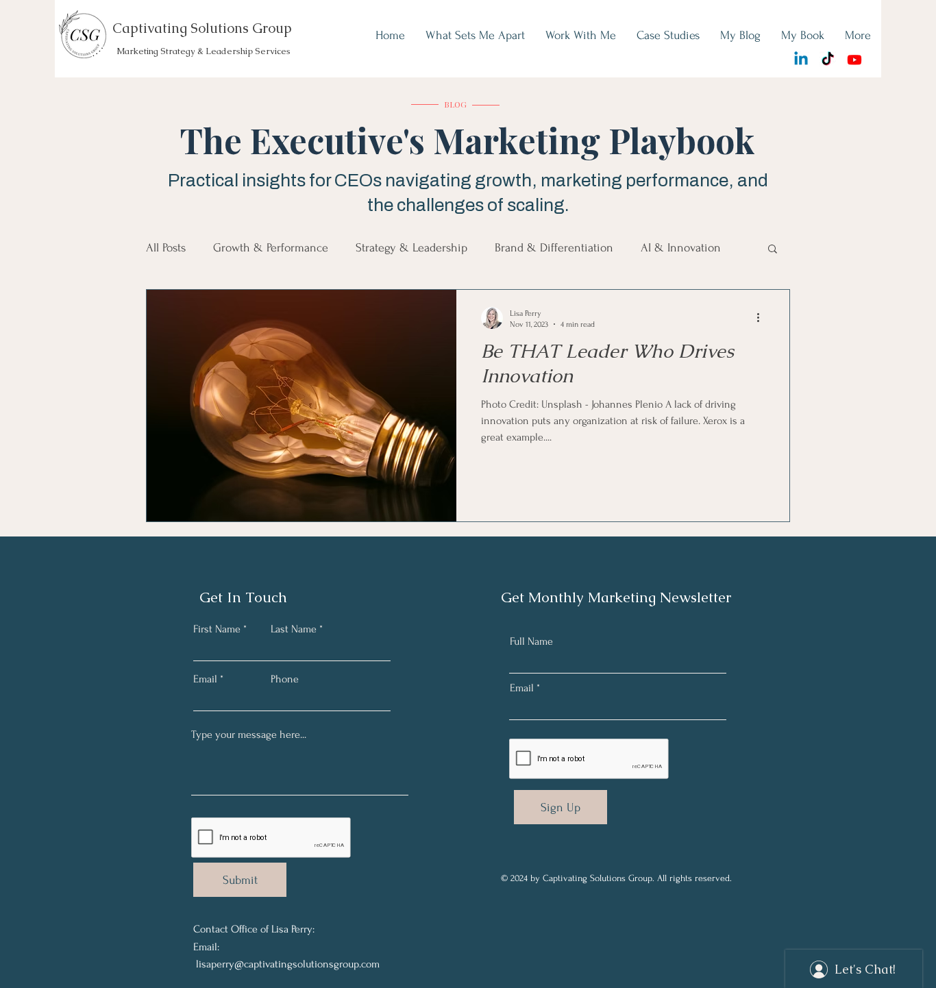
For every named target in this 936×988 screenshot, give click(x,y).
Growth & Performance (270, 247)
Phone (285, 679)
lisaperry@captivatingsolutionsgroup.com (288, 964)
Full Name (531, 641)
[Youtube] (854, 59)
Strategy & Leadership (411, 247)
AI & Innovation (681, 247)
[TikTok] (828, 59)
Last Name (294, 628)
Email (205, 679)
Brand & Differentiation (554, 247)
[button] (772, 250)
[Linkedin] (801, 59)
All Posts (166, 247)
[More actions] (762, 318)
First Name (217, 628)
